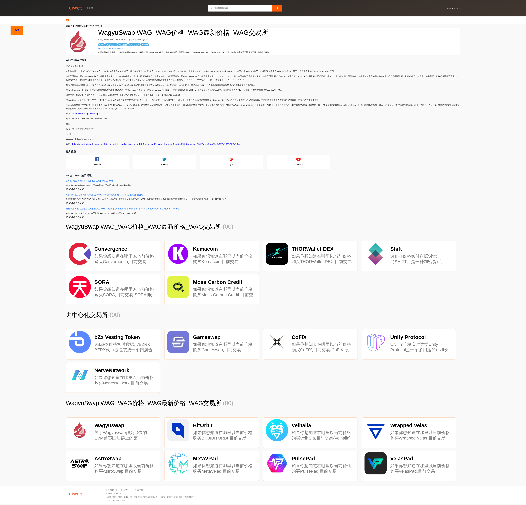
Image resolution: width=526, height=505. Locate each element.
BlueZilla (177, 144)
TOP (17, 30)
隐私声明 (124, 490)
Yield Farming (166, 144)
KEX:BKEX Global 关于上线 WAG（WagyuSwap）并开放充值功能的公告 (105, 195)
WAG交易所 (227, 144)
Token (75, 144)
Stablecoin (148, 144)
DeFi (140, 144)
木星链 (122, 501)
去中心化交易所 (80, 26)
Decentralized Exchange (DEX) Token (96, 144)
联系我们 (110, 490)
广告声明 (139, 490)
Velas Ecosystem (130, 144)
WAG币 (236, 144)
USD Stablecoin (189, 144)
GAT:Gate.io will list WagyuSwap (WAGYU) (89, 181)
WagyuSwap (207, 144)
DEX (117, 144)
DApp (156, 144)
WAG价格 (217, 144)
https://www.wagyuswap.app (110, 48)
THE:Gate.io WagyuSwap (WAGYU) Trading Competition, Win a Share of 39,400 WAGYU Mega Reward (122, 209)
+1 (120, 144)
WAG (199, 144)
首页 (68, 20)
